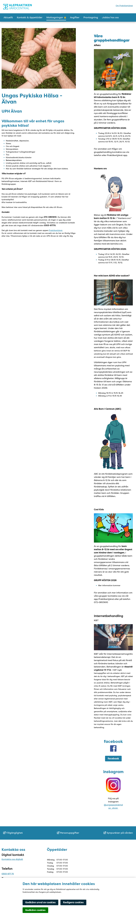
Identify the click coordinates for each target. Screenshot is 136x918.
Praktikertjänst (55, 230)
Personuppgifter (69, 832)
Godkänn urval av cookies (40, 902)
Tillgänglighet (14, 832)
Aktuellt (8, 17)
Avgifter (74, 17)
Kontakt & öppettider (29, 17)
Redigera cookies (73, 902)
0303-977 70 (8, 873)
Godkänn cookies (35, 910)
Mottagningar (54, 17)
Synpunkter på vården (119, 832)
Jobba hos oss (110, 17)
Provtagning (90, 17)
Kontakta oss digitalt (12, 859)
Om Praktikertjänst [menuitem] (124, 5)
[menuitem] (24, 833)
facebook (113, 758)
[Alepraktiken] (26, 6)
